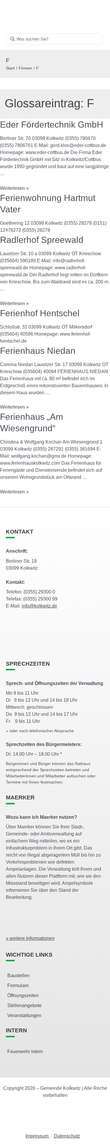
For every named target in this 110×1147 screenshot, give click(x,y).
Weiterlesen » (14, 188)
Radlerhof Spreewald (41, 240)
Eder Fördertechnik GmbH (51, 124)
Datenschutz (67, 1136)
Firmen (25, 68)
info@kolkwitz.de (39, 605)
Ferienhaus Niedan (37, 351)
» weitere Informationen (30, 938)
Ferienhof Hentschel (39, 313)
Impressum (38, 1136)
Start (10, 68)
